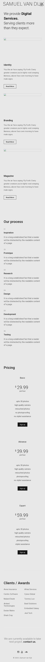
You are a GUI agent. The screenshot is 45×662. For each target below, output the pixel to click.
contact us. (29, 641)
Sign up (22, 424)
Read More (10, 86)
